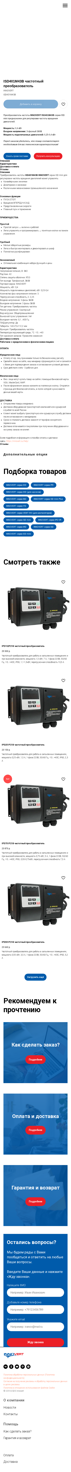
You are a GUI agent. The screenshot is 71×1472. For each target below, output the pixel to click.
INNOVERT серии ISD (44, 527)
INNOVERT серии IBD (16, 499)
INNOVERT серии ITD (16, 506)
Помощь (10, 1458)
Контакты (10, 1448)
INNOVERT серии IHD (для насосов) (23, 492)
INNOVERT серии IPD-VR (49, 520)
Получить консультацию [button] (48, 156)
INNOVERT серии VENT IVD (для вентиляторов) (29, 513)
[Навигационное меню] (65, 5)
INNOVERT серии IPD (44, 485)
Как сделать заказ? (17, 1465)
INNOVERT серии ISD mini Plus (48, 499)
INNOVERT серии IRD (16, 527)
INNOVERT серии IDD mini (18, 534)
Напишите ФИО (16, 1288)
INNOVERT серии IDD (16, 485)
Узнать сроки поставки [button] (17, 156)
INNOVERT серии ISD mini (18, 520)
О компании (13, 1434)
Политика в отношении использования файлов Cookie (29, 1421)
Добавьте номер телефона (24, 1305)
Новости (9, 1441)
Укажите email (16, 1323)
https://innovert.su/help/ (17, 441)
